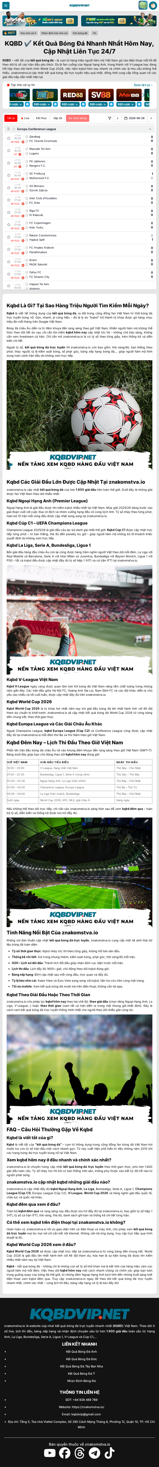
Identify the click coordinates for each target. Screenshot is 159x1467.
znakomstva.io (16, 1166)
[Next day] (151, 118)
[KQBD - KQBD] (79, 5)
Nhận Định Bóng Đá (81, 1381)
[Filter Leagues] (109, 118)
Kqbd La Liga (20, 545)
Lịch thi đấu (20, 968)
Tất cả (11, 118)
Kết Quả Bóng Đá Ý (81, 1373)
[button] (6, 5)
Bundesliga (101, 556)
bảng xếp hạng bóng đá (97, 351)
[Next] (143, 94)
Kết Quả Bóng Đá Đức (81, 1359)
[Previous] (16, 94)
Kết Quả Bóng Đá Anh (81, 1351)
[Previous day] (117, 118)
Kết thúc (41, 118)
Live (26, 118)
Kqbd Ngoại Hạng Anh (29, 500)
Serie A (49, 556)
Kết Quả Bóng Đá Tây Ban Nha (81, 1366)
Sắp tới (57, 118)
